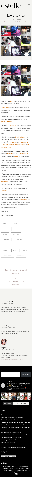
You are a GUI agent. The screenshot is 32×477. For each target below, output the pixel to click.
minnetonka (15, 245)
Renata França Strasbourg (8, 442)
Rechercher (4, 371)
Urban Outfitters (6, 121)
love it (4, 245)
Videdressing (5, 181)
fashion (16, 273)
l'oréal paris (16, 234)
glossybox (18, 228)
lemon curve (6, 239)
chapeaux (15, 223)
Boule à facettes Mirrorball (16, 270)
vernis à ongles (12, 142)
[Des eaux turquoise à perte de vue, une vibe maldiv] (3, 398)
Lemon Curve (24, 153)
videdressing (20, 255)
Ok (16, 474)
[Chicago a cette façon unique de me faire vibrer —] (10, 398)
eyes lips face (6, 228)
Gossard (10, 153)
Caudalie (3, 190)
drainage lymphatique (7, 425)
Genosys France (5, 445)
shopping (23, 21)
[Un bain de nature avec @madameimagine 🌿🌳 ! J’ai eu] (18, 394)
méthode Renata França (18, 427)
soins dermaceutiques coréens (16, 447)
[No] (30, 471)
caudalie (5, 223)
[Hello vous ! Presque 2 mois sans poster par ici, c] (14, 394)
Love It (12, 101)
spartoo (25, 250)
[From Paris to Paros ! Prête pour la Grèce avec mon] (6, 394)
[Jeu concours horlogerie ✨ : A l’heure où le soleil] (6, 398)
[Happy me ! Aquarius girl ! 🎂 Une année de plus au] (22, 394)
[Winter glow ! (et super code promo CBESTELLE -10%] (25, 394)
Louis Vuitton (18, 239)
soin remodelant (19, 425)
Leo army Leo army (16, 281)
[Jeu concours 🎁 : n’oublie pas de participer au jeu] (29, 394)
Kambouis (4, 417)
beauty (7, 21)
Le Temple (23, 199)
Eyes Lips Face (19, 137)
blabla (15, 21)
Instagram (13, 125)
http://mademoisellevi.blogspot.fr (12, 359)
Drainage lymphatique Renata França (12, 420)
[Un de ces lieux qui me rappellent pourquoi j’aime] (18, 398)
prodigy (15, 250)
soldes (16, 156)
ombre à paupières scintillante (15, 144)
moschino (5, 250)
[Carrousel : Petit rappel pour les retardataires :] (29, 398)
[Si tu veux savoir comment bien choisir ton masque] (3, 394)
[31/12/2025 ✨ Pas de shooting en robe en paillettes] (14, 398)
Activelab (3, 435)
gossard (5, 234)
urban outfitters (7, 255)
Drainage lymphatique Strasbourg (11, 432)
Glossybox (5, 107)
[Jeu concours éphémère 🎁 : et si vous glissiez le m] (25, 398)
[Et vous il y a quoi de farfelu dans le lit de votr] (10, 394)
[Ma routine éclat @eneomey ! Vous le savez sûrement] (22, 398)
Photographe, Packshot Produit (10, 440)
